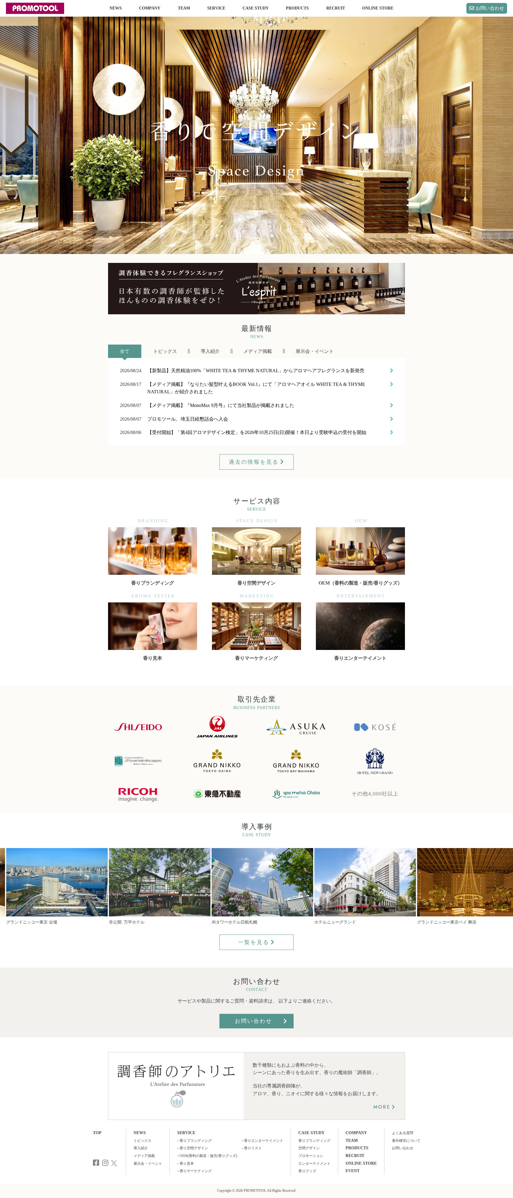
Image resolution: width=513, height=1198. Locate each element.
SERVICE (216, 8)
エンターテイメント (314, 1163)
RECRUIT (335, 8)
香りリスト (253, 1148)
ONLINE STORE (377, 8)
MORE (381, 1107)
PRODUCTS (297, 8)
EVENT (353, 1171)
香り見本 (187, 1163)
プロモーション (310, 1156)
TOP (97, 1133)
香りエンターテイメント (263, 1141)
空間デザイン (309, 1148)
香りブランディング (196, 1141)
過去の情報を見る (254, 462)
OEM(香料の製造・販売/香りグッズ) (208, 1156)
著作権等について (406, 1141)
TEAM (184, 8)
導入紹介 (141, 1148)
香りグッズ (307, 1171)
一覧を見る (253, 942)
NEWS (116, 8)
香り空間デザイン (194, 1148)
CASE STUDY (256, 8)
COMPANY (149, 8)
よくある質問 (402, 1133)
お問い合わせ (490, 8)
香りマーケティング (196, 1171)
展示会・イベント (148, 1163)
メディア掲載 (144, 1156)
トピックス (142, 1141)
